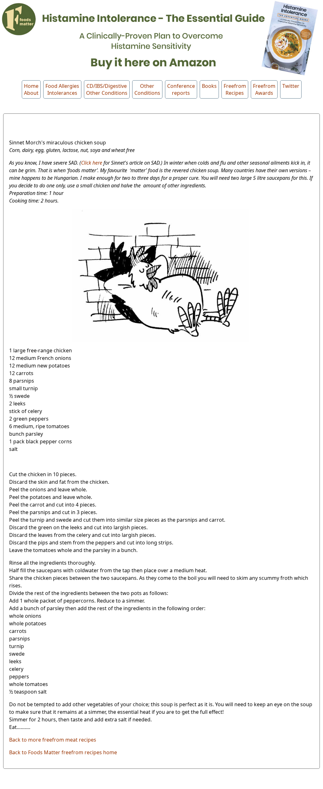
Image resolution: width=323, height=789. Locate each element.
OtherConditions (147, 89)
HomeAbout (31, 89)
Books (209, 85)
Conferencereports (181, 89)
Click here (91, 162)
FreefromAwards (264, 89)
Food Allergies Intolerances (62, 89)
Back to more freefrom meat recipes (52, 739)
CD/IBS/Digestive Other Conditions (106, 89)
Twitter (290, 85)
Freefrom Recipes (235, 89)
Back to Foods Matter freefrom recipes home (63, 752)
